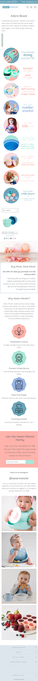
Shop (18, 652)
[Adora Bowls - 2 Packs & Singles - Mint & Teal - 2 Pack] (6, 238)
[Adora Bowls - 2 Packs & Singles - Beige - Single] (13, 238)
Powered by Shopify (19, 679)
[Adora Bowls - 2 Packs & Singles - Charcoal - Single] (11, 238)
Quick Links (18, 657)
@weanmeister (19, 478)
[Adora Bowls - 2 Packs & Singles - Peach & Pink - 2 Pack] (9, 238)
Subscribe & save (18, 662)
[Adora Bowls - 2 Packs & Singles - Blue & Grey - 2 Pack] (4, 238)
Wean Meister (18, 647)
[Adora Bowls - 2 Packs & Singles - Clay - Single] (15, 238)
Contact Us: (19, 675)
